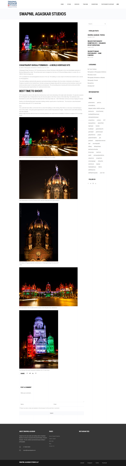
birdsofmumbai (99, 111)
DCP (104, 120)
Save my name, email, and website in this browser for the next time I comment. (40, 408)
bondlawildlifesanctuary (93, 114)
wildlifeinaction (91, 170)
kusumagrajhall (96, 143)
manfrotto (98, 152)
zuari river (102, 172)
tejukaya (98, 164)
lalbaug (90, 146)
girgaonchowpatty (92, 137)
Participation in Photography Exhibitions (97, 72)
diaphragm (90, 126)
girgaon (99, 134)
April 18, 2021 (46, 67)
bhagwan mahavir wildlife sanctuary (96, 108)
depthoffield (101, 123)
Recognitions (91, 83)
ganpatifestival (91, 134)
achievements (91, 102)
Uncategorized (91, 86)
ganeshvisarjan (99, 131)
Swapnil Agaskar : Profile (96, 35)
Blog (50, 443)
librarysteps (91, 152)
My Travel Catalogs (92, 69)
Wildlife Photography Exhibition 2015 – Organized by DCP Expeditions (97, 43)
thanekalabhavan (92, 167)
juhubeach (90, 140)
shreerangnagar (92, 161)
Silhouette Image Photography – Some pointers (94, 53)
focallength (91, 129)
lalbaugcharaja (97, 146)
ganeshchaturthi (99, 129)
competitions (91, 120)
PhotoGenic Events (92, 74)
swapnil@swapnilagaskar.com (29, 450)
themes (100, 167)
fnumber (98, 126)
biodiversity (91, 111)
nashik (89, 155)
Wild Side (51, 441)
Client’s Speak (52, 438)
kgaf (89, 143)
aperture (99, 102)
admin (22, 67)
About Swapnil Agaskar (54, 436)
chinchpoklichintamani (93, 117)
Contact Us (51, 446)
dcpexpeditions (91, 123)
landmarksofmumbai (93, 149)
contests (99, 120)
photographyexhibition (99, 155)
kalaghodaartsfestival (100, 140)
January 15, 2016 (91, 47)
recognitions (99, 158)
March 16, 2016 (90, 57)
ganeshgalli (91, 131)
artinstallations (91, 105)
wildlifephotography (93, 172)
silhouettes (100, 161)
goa (100, 137)
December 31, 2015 (91, 37)
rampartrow (91, 158)
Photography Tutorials (93, 80)
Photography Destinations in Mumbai (33, 67)
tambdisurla (91, 164)
